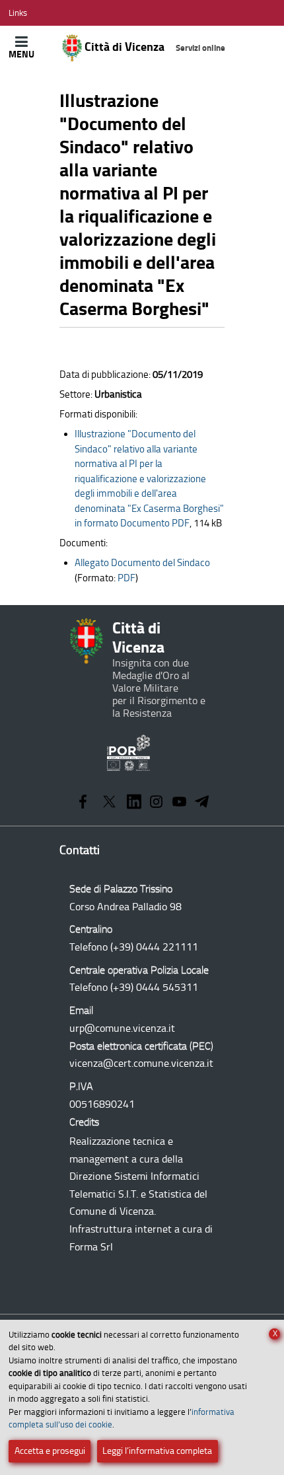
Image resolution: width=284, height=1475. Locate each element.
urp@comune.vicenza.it (122, 1028)
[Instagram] (156, 802)
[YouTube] (179, 802)
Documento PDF (149, 478)
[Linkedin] (134, 802)
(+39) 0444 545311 (154, 987)
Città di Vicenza (153, 47)
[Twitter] (109, 802)
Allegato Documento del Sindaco (142, 563)
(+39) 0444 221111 (154, 947)
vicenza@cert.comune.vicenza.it (141, 1063)
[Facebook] (83, 802)
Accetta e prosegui (50, 1451)
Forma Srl (91, 1247)
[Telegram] (202, 802)
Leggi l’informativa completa (157, 1451)
